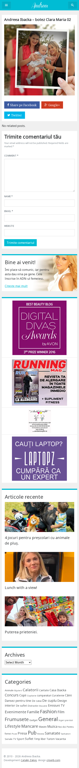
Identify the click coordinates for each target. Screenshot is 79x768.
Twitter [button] (16, 115)
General (48, 719)
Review (40, 733)
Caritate (44, 690)
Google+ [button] (54, 105)
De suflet (21, 705)
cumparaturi (44, 695)
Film (61, 711)
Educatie (43, 706)
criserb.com (53, 760)
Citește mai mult (16, 286)
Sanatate (52, 733)
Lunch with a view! (21, 587)
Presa (22, 733)
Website (9, 226)
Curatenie (58, 695)
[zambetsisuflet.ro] (39, 421)
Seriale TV (10, 739)
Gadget (33, 720)
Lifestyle (13, 726)
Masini (42, 726)
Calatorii (30, 689)
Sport (20, 739)
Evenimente (15, 711)
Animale (9, 690)
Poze (14, 733)
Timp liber (40, 739)
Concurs (12, 695)
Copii (22, 695)
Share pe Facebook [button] (23, 105)
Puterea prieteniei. (21, 631)
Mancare (29, 726)
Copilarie (31, 695)
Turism (50, 739)
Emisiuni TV (56, 705)
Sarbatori (66, 733)
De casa (37, 701)
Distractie (33, 705)
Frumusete (17, 719)
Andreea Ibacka (39, 5)
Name (8, 196)
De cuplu (49, 700)
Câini (68, 695)
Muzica (52, 726)
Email (8, 211)
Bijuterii (18, 690)
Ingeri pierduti (66, 720)
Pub (32, 732)
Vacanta (60, 739)
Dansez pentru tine (18, 701)
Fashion (48, 711)
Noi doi (62, 726)
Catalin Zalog (29, 760)
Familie (33, 711)
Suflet (29, 739)
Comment (11, 155)
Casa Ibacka (58, 690)
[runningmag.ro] (39, 382)
